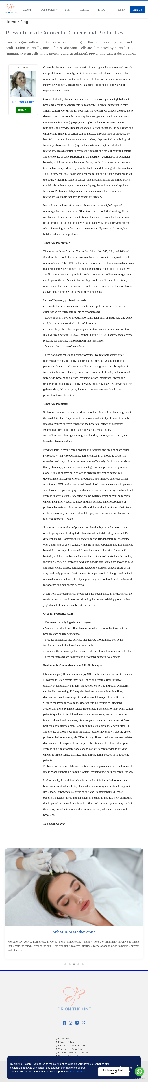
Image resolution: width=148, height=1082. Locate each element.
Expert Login (65, 1038)
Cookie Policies (77, 1071)
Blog (67, 9)
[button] (65, 964)
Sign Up (137, 9)
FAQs (101, 9)
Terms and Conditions (71, 1049)
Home (11, 21)
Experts (27, 9)
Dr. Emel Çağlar (23, 101)
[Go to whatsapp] (139, 1071)
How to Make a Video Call (73, 1052)
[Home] (11, 9)
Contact (84, 9)
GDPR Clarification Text (71, 1045)
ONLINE (23, 110)
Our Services (48, 9)
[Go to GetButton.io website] (139, 1078)
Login (121, 9)
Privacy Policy (66, 1042)
